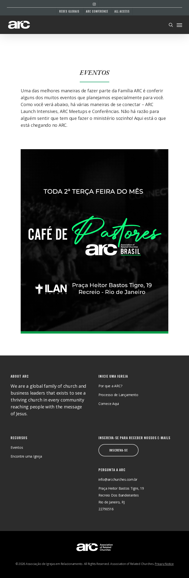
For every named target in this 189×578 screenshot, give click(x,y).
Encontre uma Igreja (26, 456)
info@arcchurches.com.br (117, 479)
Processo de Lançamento (118, 394)
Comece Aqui (108, 403)
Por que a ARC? (110, 386)
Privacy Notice (164, 564)
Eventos (17, 447)
